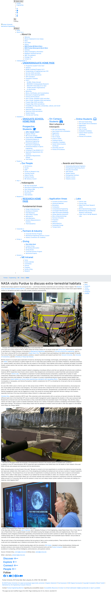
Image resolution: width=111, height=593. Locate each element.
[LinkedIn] (17, 16)
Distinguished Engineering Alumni (75, 168)
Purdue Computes (57, 547)
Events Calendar (29, 262)
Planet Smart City (34, 353)
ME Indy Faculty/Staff (31, 185)
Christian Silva (5, 396)
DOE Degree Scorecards (75, 583)
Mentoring (28, 91)
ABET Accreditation (30, 55)
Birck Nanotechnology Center (87, 209)
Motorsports (29, 216)
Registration (55, 133)
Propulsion (55, 219)
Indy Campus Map (30, 189)
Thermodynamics (30, 223)
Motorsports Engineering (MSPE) (35, 95)
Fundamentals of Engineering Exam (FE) (37, 71)
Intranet (19, 255)
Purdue (19, 3)
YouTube (86, 290)
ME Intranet (27, 257)
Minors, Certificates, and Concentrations (37, 93)
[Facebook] (17, 12)
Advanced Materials (58, 203)
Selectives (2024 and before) (34, 111)
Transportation (56, 227)
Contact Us (28, 59)
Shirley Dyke (62, 349)
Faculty (27, 168)
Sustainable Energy (57, 225)
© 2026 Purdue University (9, 583)
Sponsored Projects (31, 253)
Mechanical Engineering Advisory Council (37, 235)
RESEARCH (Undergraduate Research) (37, 84)
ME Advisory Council (30, 179)
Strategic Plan (29, 57)
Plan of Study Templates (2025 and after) (38, 98)
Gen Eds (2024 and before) (33, 75)
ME (18, 277)
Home (18, 30)
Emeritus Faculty (29, 177)
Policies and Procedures (32, 96)
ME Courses (55, 135)
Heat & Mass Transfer (32, 214)
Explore (8, 561)
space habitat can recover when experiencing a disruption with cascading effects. (34, 379)
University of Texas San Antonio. (24, 356)
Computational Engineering (60, 209)
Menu (17, 28)
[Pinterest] (16, 576)
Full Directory (28, 166)
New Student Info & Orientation (61, 131)
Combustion (55, 207)
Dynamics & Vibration (32, 211)
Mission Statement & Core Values (34, 39)
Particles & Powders (58, 218)
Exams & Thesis (56, 138)
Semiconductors (57, 223)
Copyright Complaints (89, 583)
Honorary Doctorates (72, 169)
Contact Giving (30, 246)
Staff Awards (69, 171)
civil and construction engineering (64, 351)
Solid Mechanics (30, 218)
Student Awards (30, 113)
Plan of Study (56, 136)
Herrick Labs (82, 201)
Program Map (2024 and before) (35, 104)
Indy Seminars (29, 194)
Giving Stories (30, 249)
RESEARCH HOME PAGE (32, 200)
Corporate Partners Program (34, 234)
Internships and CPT (58, 147)
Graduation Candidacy (58, 142)
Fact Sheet (28, 42)
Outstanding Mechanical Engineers (75, 166)
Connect (8, 565)
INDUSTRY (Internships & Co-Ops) (36, 86)
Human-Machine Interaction (60, 214)
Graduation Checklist (32, 78)
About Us (19, 32)
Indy (18, 180)
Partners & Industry (32, 231)
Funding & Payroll (57, 140)
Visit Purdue (29, 159)
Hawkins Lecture (70, 177)
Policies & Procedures (58, 149)
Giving (19, 239)
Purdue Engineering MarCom (15, 588)
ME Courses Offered (31, 135)
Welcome (27, 37)
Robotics (54, 221)
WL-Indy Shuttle (29, 191)
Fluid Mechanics (30, 213)
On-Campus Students (55, 120)
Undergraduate (21, 60)
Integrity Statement (50, 583)
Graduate (19, 116)
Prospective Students (29, 127)
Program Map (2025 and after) (34, 102)
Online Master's (34, 137)
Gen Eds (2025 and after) (33, 73)
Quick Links (19, 1)
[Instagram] (17, 8)
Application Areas (58, 198)
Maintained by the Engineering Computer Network (16, 585)
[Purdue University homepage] (6, 24)
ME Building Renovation (32, 248)
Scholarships (29, 107)
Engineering (20, 5)
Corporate (20, 229)
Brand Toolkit (100, 583)
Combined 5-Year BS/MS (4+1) (34, 150)
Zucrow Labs (82, 203)
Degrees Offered (30, 134)
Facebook (87, 286)
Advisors (28, 67)
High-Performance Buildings (60, 212)
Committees (28, 263)
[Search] (15, 19)
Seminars (27, 50)
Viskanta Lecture (70, 179)
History (27, 44)
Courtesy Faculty (29, 173)
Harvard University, (67, 355)
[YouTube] (17, 10)
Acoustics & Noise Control (59, 201)
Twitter (86, 288)
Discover (8, 558)
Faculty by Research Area (32, 171)
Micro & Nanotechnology (59, 216)
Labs (78, 198)
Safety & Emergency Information (34, 51)
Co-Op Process (31, 89)
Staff (26, 169)
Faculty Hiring (28, 269)
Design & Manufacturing (32, 209)
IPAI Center (48, 545)
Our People (27, 163)
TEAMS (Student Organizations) (35, 87)
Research (19, 196)
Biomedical (55, 205)
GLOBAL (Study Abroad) (33, 82)
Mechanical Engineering (8, 26)
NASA (5, 361)
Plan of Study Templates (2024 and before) (38, 100)
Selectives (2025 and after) (33, 109)
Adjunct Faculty (29, 175)
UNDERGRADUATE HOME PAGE (39, 63)
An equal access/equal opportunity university (31, 583)
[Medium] (21, 576)
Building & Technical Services (33, 53)
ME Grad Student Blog (58, 129)
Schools (27, 265)
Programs (27, 267)
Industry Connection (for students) (35, 237)
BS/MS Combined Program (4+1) (35, 69)
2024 (27, 277)
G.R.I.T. (27, 80)
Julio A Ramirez (25, 530)
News (26, 40)
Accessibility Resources (51, 588)
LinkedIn (86, 293)
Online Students (84, 119)
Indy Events (28, 193)
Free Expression (62, 583)
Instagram (87, 291)
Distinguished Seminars (72, 175)
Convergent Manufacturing (60, 210)
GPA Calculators (30, 76)
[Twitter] (17, 14)
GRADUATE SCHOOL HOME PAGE (33, 120)
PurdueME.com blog (43, 106)
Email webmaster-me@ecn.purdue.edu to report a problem (83, 588)
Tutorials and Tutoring (32, 115)
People (19, 161)
